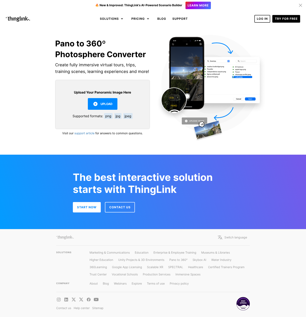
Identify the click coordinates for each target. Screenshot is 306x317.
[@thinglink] (58, 299)
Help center (82, 308)
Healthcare (195, 267)
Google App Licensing (127, 267)
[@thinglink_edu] (81, 299)
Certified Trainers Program (226, 267)
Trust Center (98, 274)
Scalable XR (155, 267)
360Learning (98, 267)
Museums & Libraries (215, 252)
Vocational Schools (125, 274)
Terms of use (156, 283)
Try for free (286, 19)
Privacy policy (179, 283)
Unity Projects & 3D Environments (141, 260)
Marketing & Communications (110, 252)
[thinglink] (66, 299)
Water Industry (221, 260)
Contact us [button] (120, 207)
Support (180, 19)
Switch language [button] (235, 237)
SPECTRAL (175, 267)
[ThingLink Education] (96, 299)
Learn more (198, 5)
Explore (137, 283)
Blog (161, 19)
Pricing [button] (138, 19)
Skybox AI (199, 260)
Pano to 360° (178, 260)
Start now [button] (87, 207)
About (94, 283)
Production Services (156, 274)
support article (84, 133)
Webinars (120, 283)
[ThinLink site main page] (18, 19)
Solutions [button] (110, 19)
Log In (262, 19)
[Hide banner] (300, 5)
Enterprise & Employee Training (174, 252)
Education (141, 252)
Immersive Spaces (187, 274)
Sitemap (97, 308)
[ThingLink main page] (65, 237)
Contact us (63, 308)
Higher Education (101, 260)
